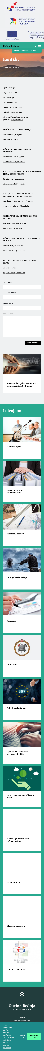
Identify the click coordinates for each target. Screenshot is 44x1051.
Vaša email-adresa (9, 292)
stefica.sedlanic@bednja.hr (14, 162)
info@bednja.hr (17, 120)
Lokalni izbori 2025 (16, 969)
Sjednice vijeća (14, 446)
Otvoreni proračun (16, 926)
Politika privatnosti (16, 708)
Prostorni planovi (15, 534)
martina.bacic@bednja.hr (13, 139)
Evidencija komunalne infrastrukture (18, 840)
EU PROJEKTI (13, 882)
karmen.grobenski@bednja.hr (15, 228)
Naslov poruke (8, 303)
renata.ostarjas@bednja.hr (14, 251)
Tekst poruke (8, 314)
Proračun (11, 621)
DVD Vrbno (12, 664)
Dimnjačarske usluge (17, 577)
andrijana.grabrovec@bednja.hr (16, 206)
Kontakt (17, 67)
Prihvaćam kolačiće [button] (34, 1037)
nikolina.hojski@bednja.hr (14, 184)
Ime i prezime (7, 282)
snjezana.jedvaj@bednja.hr (14, 273)
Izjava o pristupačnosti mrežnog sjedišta (18, 752)
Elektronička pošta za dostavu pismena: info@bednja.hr (21, 384)
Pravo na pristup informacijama (15, 491)
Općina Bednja (11, 46)
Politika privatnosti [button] (7, 1046)
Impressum (22, 1017)
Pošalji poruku (33, 342)
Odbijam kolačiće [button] (22, 1037)
